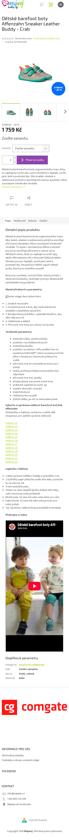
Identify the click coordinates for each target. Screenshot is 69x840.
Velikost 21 (11, 423)
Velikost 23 (11, 430)
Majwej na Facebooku (19, 804)
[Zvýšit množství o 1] (15, 158)
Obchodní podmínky (13, 755)
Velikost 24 (11, 433)
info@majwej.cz (16, 793)
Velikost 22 (11, 426)
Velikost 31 (11, 458)
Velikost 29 (11, 451)
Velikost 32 (11, 462)
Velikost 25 (11, 437)
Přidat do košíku (35, 159)
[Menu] (60, 4)
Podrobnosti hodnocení (46, 38)
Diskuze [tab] (32, 221)
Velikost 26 (11, 441)
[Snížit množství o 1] (15, 162)
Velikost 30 (11, 455)
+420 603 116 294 (16, 799)
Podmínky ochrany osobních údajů (20, 760)
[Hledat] (41, 4)
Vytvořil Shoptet (38, 820)
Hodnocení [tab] (20, 221)
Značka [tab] (43, 221)
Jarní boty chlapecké (31, 665)
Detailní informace (12, 187)
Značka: (16, 42)
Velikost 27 (11, 444)
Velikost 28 (11, 448)
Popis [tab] (8, 221)
